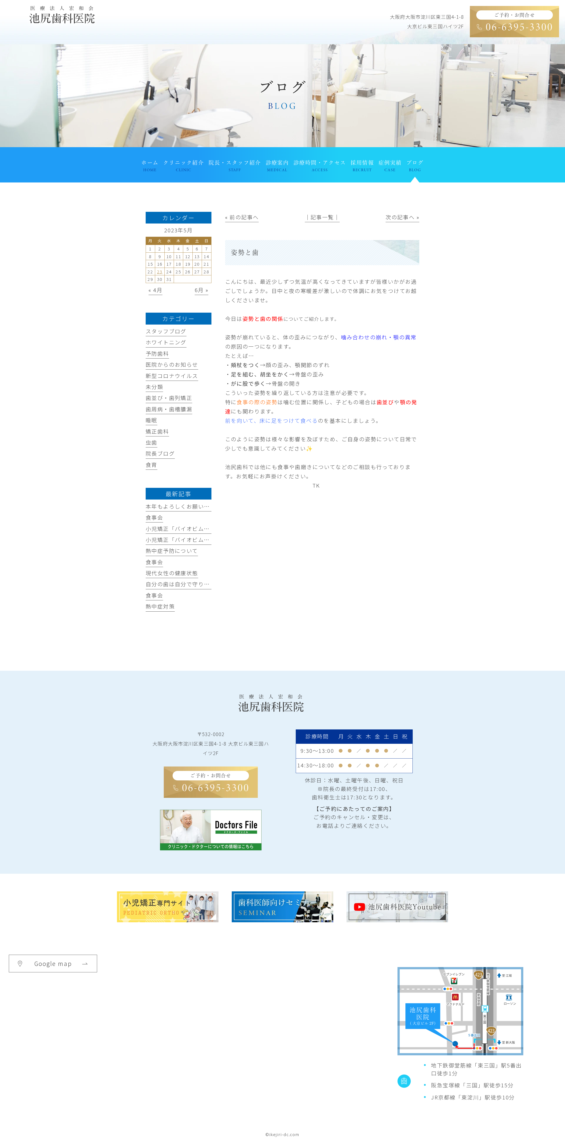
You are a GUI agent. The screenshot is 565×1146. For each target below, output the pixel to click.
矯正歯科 (157, 431)
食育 (151, 464)
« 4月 (155, 290)
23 (160, 271)
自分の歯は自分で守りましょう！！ (192, 584)
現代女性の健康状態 (172, 573)
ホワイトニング (166, 342)
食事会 (154, 517)
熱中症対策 (160, 606)
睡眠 (151, 420)
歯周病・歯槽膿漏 (169, 409)
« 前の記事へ (242, 217)
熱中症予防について (172, 550)
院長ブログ (160, 453)
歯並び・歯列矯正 (169, 398)
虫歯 (151, 442)
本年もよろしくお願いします (183, 506)
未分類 (154, 387)
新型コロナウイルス (172, 375)
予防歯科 (157, 353)
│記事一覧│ (322, 217)
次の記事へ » (402, 217)
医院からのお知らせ (172, 364)
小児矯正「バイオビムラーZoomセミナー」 (203, 528)
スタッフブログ (166, 331)
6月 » (202, 290)
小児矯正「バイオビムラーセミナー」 (195, 539)
